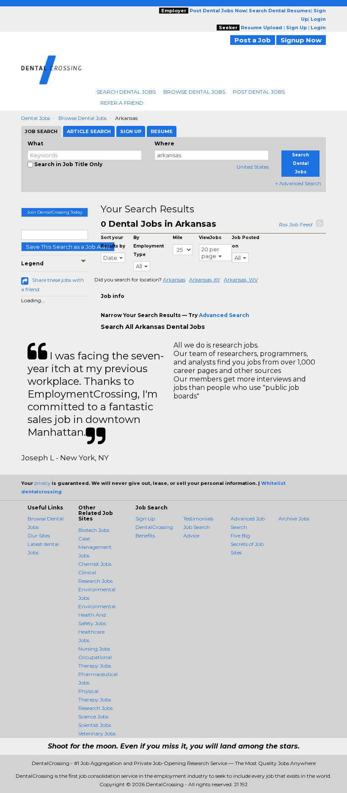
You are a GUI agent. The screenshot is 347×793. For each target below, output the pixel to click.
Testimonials (198, 518)
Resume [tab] (162, 131)
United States (253, 167)
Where (164, 143)
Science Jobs (93, 716)
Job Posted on (245, 242)
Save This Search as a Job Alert (68, 246)
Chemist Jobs (94, 564)
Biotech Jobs (93, 530)
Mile (177, 237)
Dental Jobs (35, 118)
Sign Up (145, 518)
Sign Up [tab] (130, 131)
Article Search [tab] (89, 131)
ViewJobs (210, 237)
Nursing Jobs (94, 649)
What (35, 143)
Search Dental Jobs (126, 92)
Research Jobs (95, 708)
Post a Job (252, 40)
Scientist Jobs (94, 725)
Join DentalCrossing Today (54, 212)
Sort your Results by (113, 242)
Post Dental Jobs (259, 92)
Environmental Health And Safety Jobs (97, 614)
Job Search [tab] (41, 131)
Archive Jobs (293, 518)
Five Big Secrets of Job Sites (247, 544)
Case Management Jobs (95, 547)
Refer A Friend (121, 103)
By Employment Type (148, 246)
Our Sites (39, 535)
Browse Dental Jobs (194, 92)
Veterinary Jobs (97, 733)
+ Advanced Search (298, 183)
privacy (42, 483)
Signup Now (301, 40)
